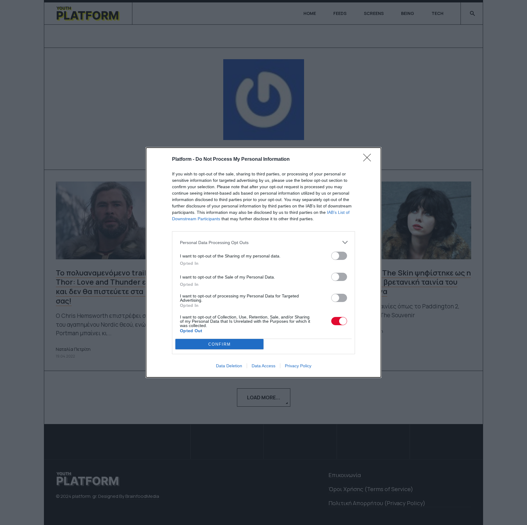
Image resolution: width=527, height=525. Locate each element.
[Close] (369, 159)
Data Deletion (229, 365)
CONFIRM (219, 344)
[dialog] (263, 262)
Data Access (263, 365)
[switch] (339, 256)
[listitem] (263, 242)
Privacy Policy (298, 365)
